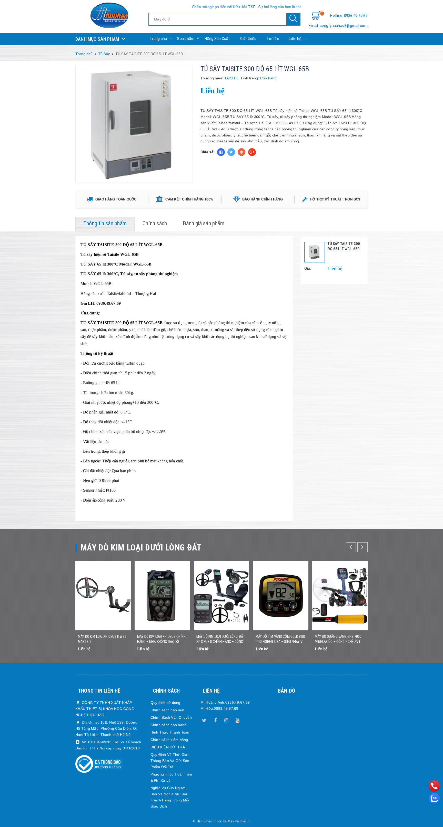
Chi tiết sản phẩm (120, 652)
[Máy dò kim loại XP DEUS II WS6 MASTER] (103, 595)
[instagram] (226, 719)
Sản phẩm (185, 39)
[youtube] (237, 719)
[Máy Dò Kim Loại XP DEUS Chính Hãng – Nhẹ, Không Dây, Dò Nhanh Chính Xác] (162, 595)
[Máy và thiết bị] (109, 15)
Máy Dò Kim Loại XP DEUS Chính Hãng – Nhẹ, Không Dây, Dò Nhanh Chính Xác (161, 639)
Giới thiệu (248, 39)
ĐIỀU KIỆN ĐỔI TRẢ (167, 747)
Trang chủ (158, 39)
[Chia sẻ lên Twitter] (231, 152)
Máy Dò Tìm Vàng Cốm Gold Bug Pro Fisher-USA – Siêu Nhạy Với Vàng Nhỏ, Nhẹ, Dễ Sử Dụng (281, 639)
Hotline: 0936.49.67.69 (349, 16)
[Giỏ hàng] (316, 15)
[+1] (252, 152)
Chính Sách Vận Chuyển (171, 717)
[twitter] (204, 719)
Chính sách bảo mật (167, 710)
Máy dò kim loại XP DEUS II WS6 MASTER (102, 639)
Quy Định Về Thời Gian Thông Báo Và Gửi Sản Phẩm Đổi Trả (169, 760)
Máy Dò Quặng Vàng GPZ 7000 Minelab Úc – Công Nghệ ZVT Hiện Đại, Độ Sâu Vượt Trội (338, 639)
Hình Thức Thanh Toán (169, 732)
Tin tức (273, 39)
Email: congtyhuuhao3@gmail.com (338, 26)
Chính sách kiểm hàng (169, 740)
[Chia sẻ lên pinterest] (241, 152)
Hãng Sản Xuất (217, 39)
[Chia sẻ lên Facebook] (221, 152)
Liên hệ (295, 39)
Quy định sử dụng (165, 703)
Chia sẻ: (207, 152)
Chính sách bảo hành (168, 725)
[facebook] (215, 719)
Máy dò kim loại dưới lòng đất (141, 548)
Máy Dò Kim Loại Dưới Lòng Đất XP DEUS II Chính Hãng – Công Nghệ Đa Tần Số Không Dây (220, 639)
